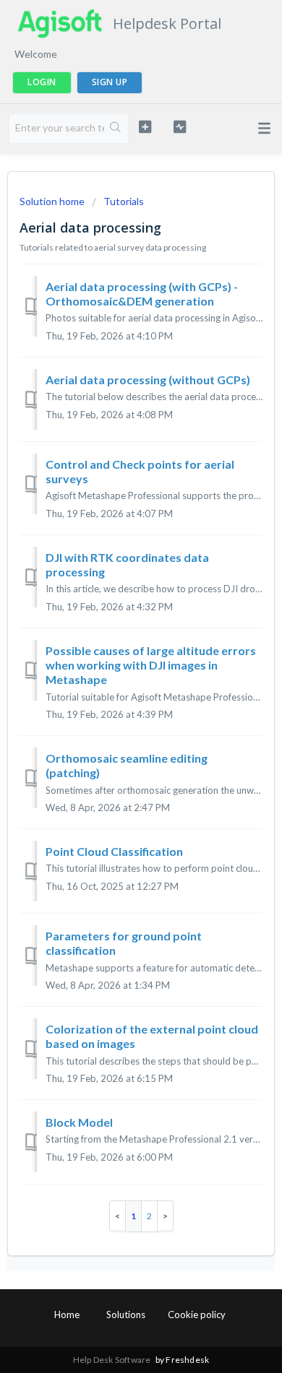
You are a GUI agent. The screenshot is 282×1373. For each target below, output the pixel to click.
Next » (166, 1215)
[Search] (116, 128)
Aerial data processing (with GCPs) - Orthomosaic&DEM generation (142, 294)
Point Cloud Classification (114, 851)
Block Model (79, 1122)
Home (67, 1314)
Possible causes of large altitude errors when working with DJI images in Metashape (151, 665)
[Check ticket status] (179, 126)
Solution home (53, 201)
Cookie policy (197, 1314)
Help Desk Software (113, 1359)
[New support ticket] (144, 126)
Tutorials (123, 201)
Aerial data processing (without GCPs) (148, 379)
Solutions (125, 1314)
